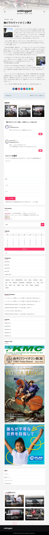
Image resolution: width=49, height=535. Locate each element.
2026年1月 (7, 335)
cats (5, 271)
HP (34, 282)
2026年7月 (7, 323)
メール (6, 185)
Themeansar (32, 533)
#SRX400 (14, 26)
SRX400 (18, 285)
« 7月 (6, 253)
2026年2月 (7, 332)
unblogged (24, 11)
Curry (6, 282)
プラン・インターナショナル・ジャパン (13, 465)
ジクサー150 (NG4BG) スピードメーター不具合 (38, 113)
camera (6, 268)
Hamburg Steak (29, 282)
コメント (7, 160)
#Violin (17, 26)
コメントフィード (8, 480)
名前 (6, 179)
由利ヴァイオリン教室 (9, 364)
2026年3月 (7, 329)
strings (11, 19)
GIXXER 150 (15, 282)
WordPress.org (8, 483)
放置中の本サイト (8, 218)
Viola (23, 285)
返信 (40, 133)
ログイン (6, 474)
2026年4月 (7, 326)
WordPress (37, 285)
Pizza (42, 282)
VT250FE (31, 285)
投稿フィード (7, 477)
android (6, 261)
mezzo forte (7, 213)
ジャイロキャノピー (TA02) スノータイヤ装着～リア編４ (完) (18, 298)
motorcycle (6, 19)
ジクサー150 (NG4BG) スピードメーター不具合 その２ (14, 504)
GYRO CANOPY (21, 282)
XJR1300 (6, 287)
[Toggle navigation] (5, 11)
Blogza (26, 533)
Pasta (38, 282)
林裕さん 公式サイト (9, 422)
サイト (6, 191)
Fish (10, 282)
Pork (6, 285)
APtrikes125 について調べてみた (24, 112)
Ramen (10, 285)
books (6, 265)
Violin (27, 285)
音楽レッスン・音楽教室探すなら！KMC (13, 354)
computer (7, 274)
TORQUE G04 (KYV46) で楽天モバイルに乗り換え (15, 304)
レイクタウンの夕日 (9, 310)
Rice (14, 285)
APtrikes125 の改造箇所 (32, 518)
